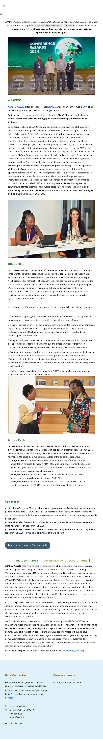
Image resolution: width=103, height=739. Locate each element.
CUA (85, 106)
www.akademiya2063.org (72, 650)
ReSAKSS (51, 106)
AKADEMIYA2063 (16, 106)
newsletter (10, 697)
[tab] (27, 560)
